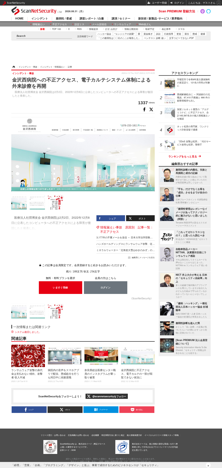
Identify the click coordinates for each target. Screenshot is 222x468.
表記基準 (166, 29)
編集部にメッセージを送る (143, 257)
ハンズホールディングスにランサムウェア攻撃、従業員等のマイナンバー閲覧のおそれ (143, 243)
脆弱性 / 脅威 (64, 18)
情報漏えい (39, 24)
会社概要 (95, 435)
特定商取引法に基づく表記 (112, 435)
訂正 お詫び (111, 29)
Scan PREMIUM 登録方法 (177, 11)
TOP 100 (56, 29)
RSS (79, 29)
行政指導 (168, 33)
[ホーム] (13, 66)
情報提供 (93, 29)
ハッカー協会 (104, 33)
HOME (19, 18)
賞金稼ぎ (148, 33)
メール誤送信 (99, 24)
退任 (187, 33)
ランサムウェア (122, 24)
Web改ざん (145, 24)
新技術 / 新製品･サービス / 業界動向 (160, 18)
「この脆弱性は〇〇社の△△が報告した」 (119, 38)
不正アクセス (59, 24)
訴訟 (158, 33)
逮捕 (202, 33)
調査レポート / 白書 (92, 18)
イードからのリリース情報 (155, 435)
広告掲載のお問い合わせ (78, 435)
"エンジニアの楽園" (124, 33)
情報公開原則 (131, 29)
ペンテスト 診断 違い (155, 38)
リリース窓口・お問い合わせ (53, 435)
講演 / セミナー (121, 18)
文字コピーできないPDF (181, 38)
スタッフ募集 (173, 435)
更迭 (179, 33)
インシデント (39, 18)
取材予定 (149, 29)
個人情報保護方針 (134, 435)
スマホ (181, 29)
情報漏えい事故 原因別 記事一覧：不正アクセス (126, 229)
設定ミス (79, 24)
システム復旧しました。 (28, 332)
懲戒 (195, 33)
